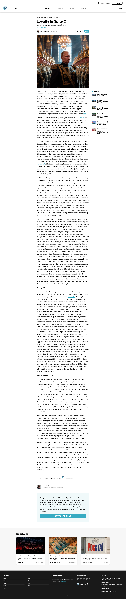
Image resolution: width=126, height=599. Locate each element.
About (102, 3)
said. (84, 114)
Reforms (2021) (105, 582)
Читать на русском (41, 27)
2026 (5, 578)
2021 (29, 583)
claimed (81, 118)
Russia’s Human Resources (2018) (110, 591)
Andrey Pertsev (45, 31)
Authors (72, 8)
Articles (47, 8)
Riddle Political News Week (54, 17)
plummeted (41, 164)
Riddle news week (41, 17)
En (122, 8)
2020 (5, 585)
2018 (5, 588)
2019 (29, 585)
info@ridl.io (63, 581)
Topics (83, 8)
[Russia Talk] (87, 584)
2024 (5, 580)
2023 (29, 580)
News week (59, 8)
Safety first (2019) (106, 588)
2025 (29, 578)
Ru (120, 8)
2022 (5, 583)
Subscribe (107, 3)
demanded (71, 297)
